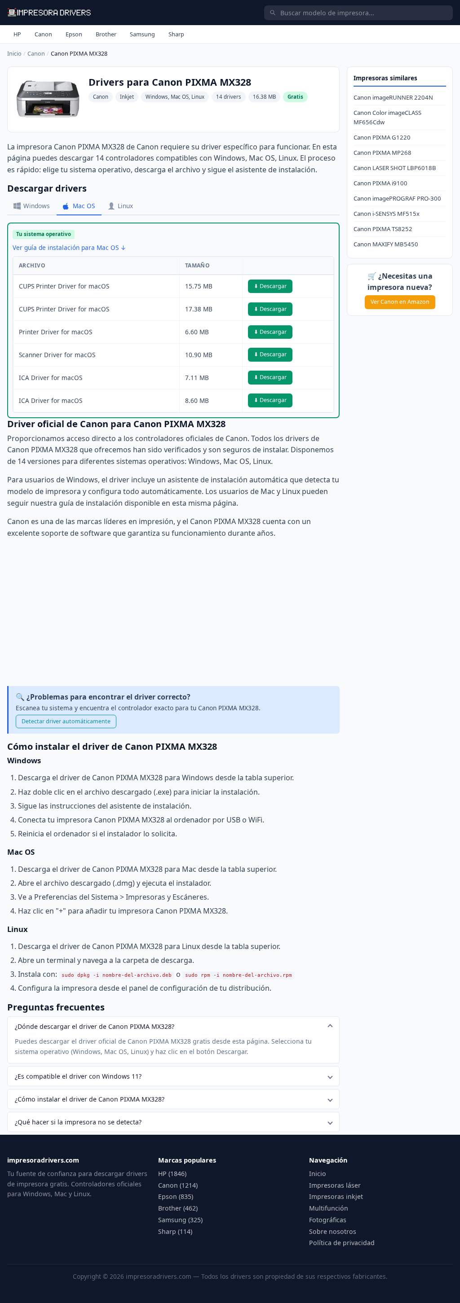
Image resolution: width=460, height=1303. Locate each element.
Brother (106, 34)
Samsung (142, 34)
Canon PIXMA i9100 (380, 183)
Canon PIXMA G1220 (382, 137)
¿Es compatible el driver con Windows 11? (78, 1076)
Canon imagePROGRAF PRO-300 (397, 198)
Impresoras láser (335, 1185)
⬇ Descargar (270, 286)
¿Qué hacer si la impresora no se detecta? (78, 1122)
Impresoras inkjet (336, 1196)
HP (17, 34)
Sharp (176, 34)
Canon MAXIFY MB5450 (386, 244)
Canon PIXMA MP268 (382, 153)
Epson (74, 34)
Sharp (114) (175, 1231)
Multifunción (328, 1208)
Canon (43, 34)
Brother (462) (178, 1208)
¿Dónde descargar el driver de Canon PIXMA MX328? (94, 1026)
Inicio (14, 53)
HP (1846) (172, 1173)
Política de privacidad (342, 1242)
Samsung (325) (180, 1220)
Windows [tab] (36, 205)
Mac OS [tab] (84, 205)
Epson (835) (175, 1196)
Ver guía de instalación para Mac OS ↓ (69, 247)
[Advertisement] (173, 612)
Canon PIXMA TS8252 (383, 229)
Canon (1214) (178, 1185)
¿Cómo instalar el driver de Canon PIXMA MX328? (89, 1099)
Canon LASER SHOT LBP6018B (395, 168)
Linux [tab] (125, 205)
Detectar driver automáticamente (66, 721)
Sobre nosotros (332, 1231)
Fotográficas (327, 1220)
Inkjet (127, 96)
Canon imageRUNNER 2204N (393, 97)
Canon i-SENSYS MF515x (387, 214)
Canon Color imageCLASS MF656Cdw (387, 117)
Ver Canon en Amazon (400, 302)
